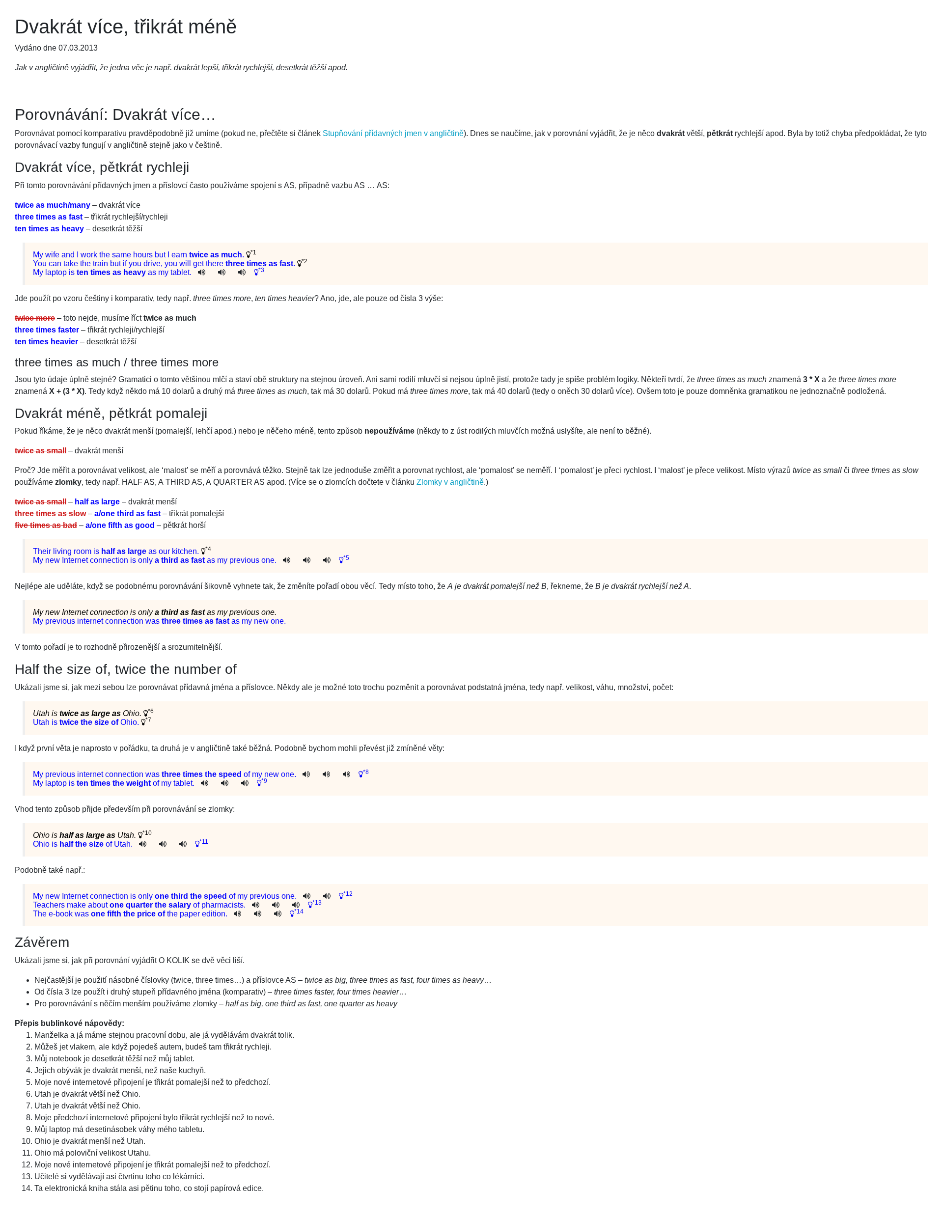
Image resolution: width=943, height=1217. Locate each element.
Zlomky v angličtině (450, 482)
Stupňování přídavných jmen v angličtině (393, 133)
